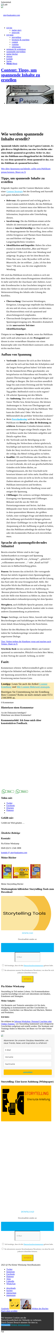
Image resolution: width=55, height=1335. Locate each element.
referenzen (16, 47)
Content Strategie (14, 191)
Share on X (20, 172)
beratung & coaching (20, 40)
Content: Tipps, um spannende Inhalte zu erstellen (20, 75)
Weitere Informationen (20, 1325)
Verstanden (5, 1325)
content (15, 42)
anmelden (27, 1072)
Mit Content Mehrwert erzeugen (33, 686)
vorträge (15, 44)
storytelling (16, 37)
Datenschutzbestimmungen (33, 965)
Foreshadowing (19, 419)
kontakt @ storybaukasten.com (14, 852)
